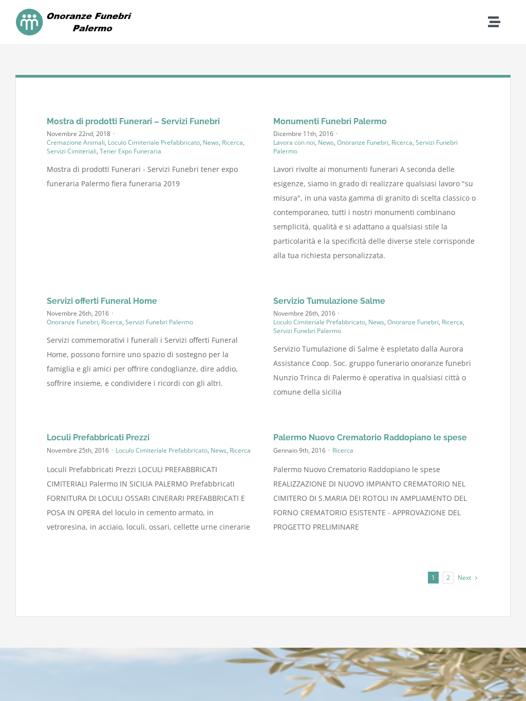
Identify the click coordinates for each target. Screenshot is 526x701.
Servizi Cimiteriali (72, 151)
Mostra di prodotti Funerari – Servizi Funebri (133, 121)
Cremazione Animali (76, 142)
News (211, 142)
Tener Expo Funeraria (130, 151)
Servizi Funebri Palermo (159, 322)
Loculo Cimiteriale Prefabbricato (154, 142)
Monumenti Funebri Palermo (330, 121)
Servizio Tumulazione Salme (329, 301)
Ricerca (232, 142)
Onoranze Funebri (362, 142)
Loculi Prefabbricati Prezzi (98, 437)
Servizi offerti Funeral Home (102, 301)
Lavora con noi (294, 142)
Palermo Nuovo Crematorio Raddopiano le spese (370, 437)
